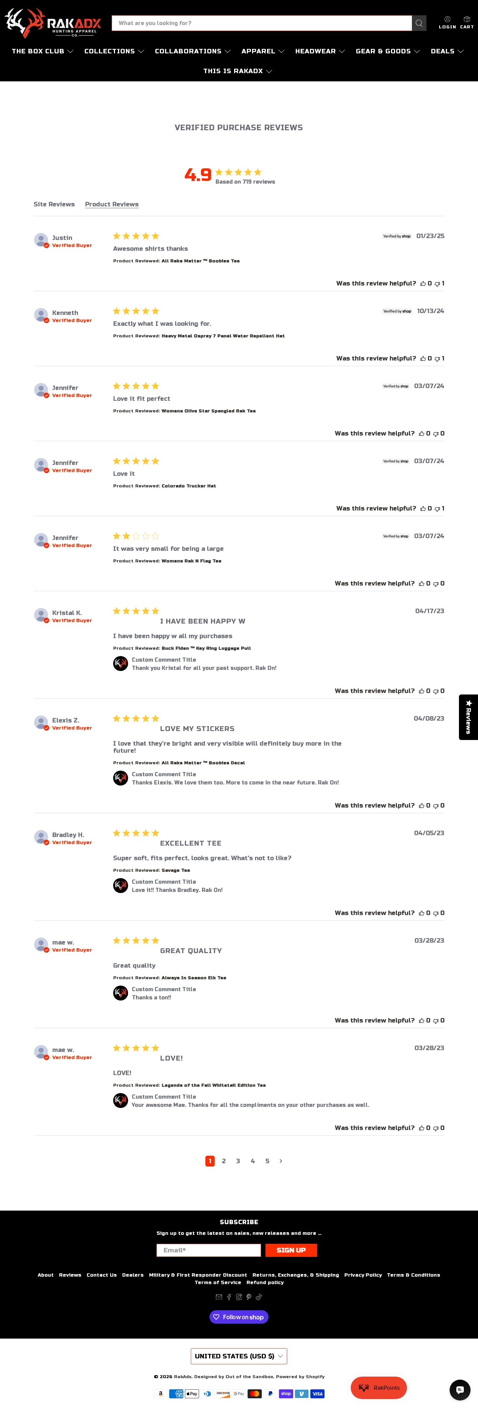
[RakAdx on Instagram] (239, 1299)
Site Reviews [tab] (54, 204)
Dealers (133, 1275)
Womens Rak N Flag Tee (191, 560)
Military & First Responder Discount (198, 1275)
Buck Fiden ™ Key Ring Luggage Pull (206, 648)
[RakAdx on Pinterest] (249, 1299)
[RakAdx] (52, 23)
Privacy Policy (363, 1275)
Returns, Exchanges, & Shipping (295, 1275)
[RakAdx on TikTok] (259, 1299)
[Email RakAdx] (219, 1299)
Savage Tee (176, 870)
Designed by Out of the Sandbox (233, 1376)
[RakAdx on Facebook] (229, 1299)
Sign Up (291, 1250)
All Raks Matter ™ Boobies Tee (201, 260)
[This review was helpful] (423, 283)
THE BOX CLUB (38, 51)
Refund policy (264, 1283)
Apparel (259, 51)
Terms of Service (218, 1283)
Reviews (70, 1275)
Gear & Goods (383, 51)
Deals (443, 51)
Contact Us (102, 1275)
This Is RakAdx (233, 71)
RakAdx (182, 1376)
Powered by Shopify (300, 1376)
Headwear (315, 51)
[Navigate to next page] (281, 1161)
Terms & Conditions (413, 1275)
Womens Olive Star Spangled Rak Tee (209, 410)
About (46, 1275)
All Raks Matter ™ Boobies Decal (203, 762)
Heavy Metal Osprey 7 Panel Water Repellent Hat (223, 335)
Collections (109, 51)
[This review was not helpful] (437, 283)
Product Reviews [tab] (112, 204)
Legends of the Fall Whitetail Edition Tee (214, 1085)
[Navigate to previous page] (197, 1159)
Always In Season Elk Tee (194, 977)
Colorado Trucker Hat (189, 485)
